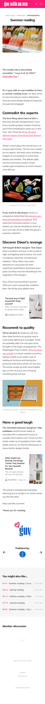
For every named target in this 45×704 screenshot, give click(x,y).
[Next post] (40, 552)
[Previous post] (4, 552)
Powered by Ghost (22, 688)
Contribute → (23, 676)
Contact (23, 672)
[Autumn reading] (22, 603)
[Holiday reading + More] (22, 596)
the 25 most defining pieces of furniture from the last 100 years (21, 135)
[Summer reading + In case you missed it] (22, 583)
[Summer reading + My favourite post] (22, 609)
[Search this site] (36, 4)
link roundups (33, 15)
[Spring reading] (22, 590)
